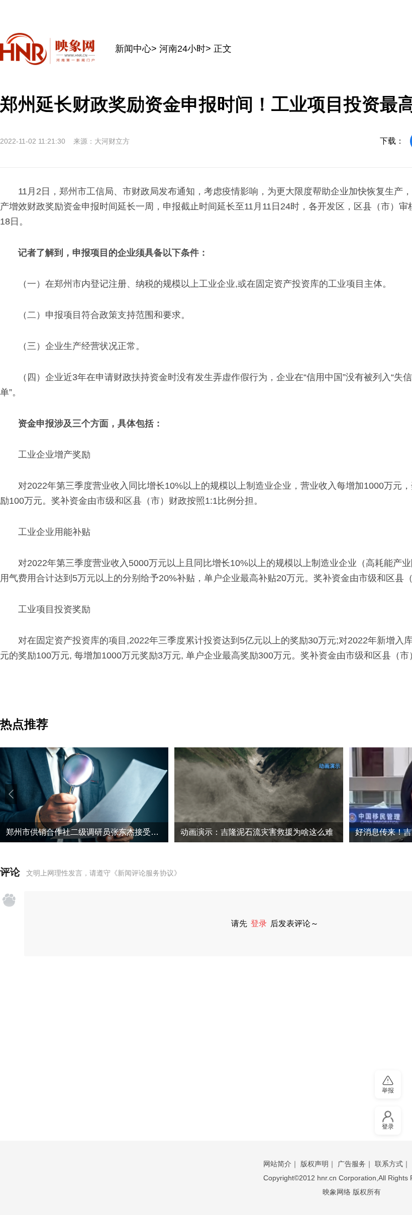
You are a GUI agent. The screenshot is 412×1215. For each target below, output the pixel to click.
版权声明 (314, 1164)
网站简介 (277, 1164)
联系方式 (389, 1164)
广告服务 (352, 1164)
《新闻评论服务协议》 (146, 873)
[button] (11, 794)
